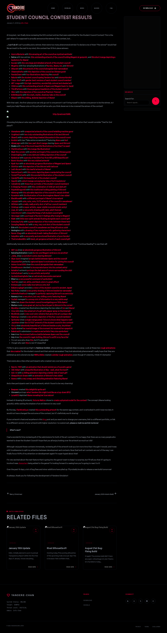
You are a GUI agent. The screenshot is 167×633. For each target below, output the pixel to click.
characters (23, 463)
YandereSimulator (17, 625)
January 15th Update (19, 548)
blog (44, 419)
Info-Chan (24, 23)
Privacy (138, 626)
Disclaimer (156, 626)
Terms (147, 626)
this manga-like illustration (38, 149)
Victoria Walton (39, 400)
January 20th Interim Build (106, 494)
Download (88, 600)
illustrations (35, 74)
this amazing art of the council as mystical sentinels (50, 54)
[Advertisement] (142, 52)
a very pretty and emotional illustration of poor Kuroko (46, 236)
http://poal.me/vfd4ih (61, 114)
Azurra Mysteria (17, 54)
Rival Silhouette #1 (57, 548)
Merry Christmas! (14, 494)
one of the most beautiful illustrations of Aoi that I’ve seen (45, 146)
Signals (87, 605)
